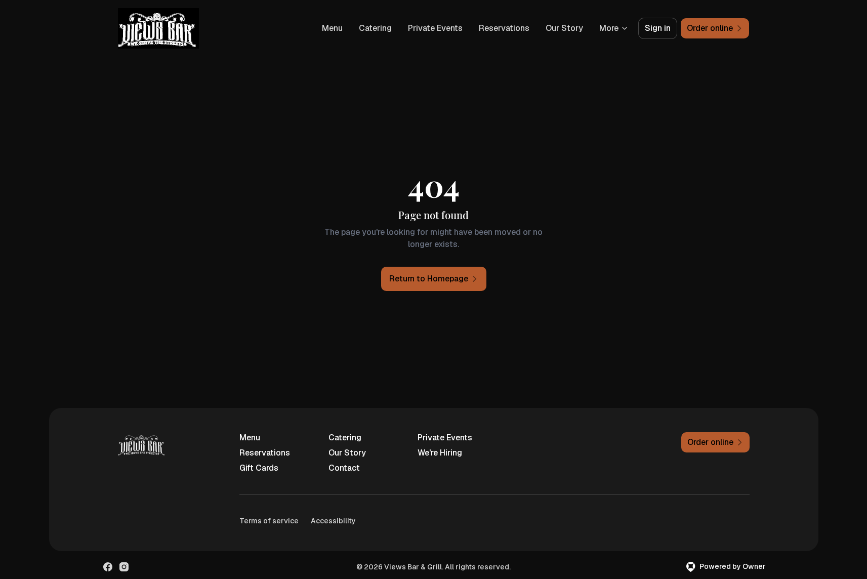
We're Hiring (440, 452)
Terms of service (269, 520)
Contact (344, 468)
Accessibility (333, 520)
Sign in (658, 28)
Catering (375, 28)
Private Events (435, 28)
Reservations (504, 28)
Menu (332, 28)
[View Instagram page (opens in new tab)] (124, 567)
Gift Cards (258, 468)
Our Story (564, 28)
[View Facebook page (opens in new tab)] (108, 567)
